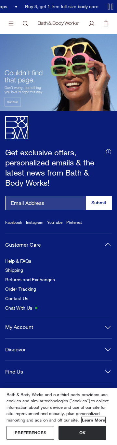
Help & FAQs (18, 261)
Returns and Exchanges (30, 279)
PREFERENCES (30, 432)
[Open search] (25, 23)
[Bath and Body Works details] (108, 151)
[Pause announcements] (110, 6)
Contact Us (16, 298)
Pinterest (74, 222)
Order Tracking (20, 289)
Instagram (34, 222)
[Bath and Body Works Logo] (58, 23)
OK (82, 432)
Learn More (93, 419)
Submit (98, 202)
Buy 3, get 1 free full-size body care (53, 6)
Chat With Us (18, 308)
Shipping (14, 270)
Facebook (13, 222)
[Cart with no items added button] (106, 23)
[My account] (92, 23)
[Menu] (11, 23)
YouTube (54, 222)
